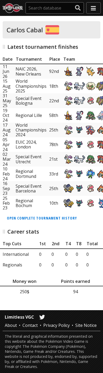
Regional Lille (29, 115)
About (11, 325)
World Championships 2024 (31, 130)
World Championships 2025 (31, 86)
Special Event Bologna (28, 100)
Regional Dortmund (26, 173)
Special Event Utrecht (28, 159)
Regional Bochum (24, 203)
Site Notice (86, 325)
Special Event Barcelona (28, 188)
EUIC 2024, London (26, 144)
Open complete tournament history (42, 218)
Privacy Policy (56, 325)
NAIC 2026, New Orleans (28, 71)
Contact (30, 325)
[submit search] (77, 8)
